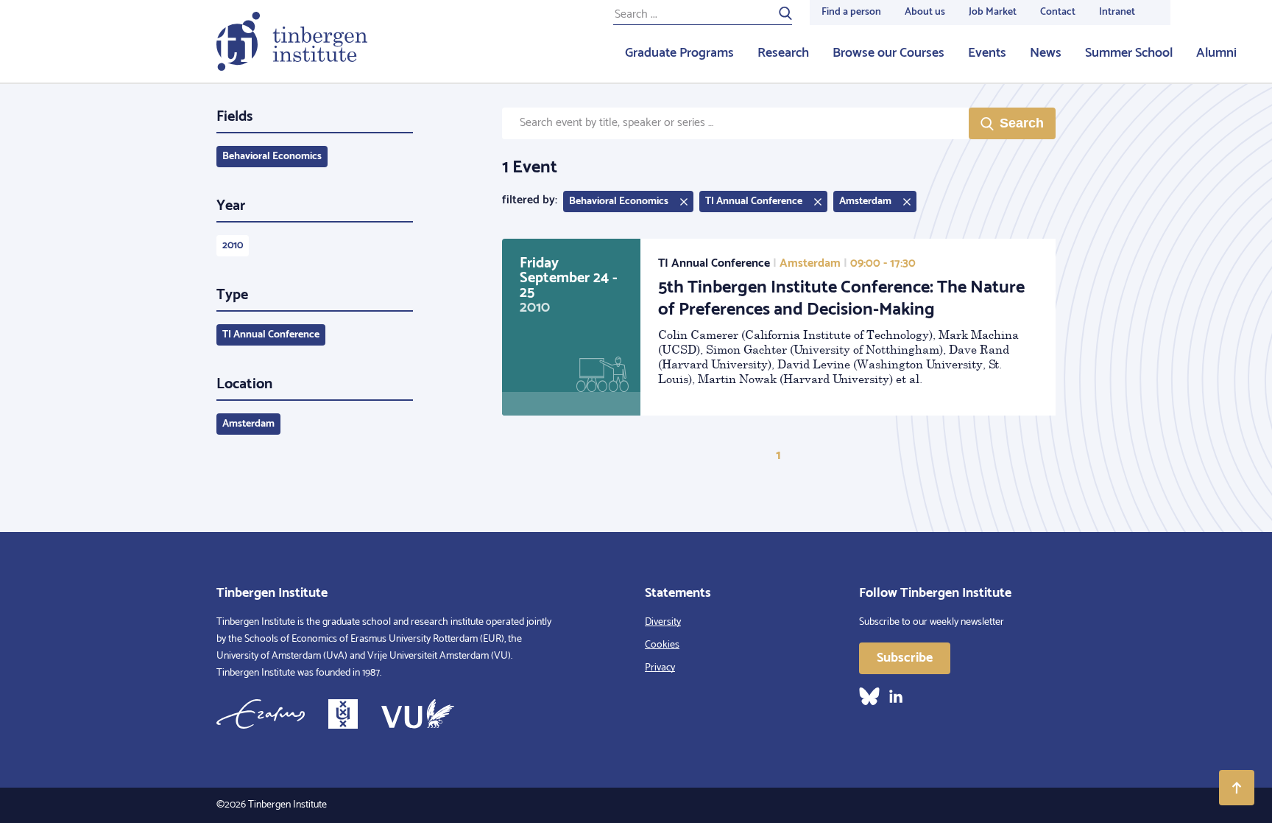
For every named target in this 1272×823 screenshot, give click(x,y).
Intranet (1117, 12)
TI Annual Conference (270, 334)
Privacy (660, 667)
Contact (1057, 12)
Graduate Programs (679, 53)
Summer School (1129, 53)
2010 (232, 245)
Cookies (662, 645)
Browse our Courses (888, 53)
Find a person (851, 12)
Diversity (663, 622)
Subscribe (905, 658)
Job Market (993, 12)
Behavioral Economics (272, 156)
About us (925, 12)
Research (783, 53)
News (1045, 53)
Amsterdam (248, 424)
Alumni (1216, 53)
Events (987, 53)
